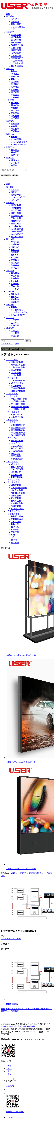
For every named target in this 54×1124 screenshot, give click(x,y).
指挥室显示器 (17, 477)
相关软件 (15, 529)
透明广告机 (16, 498)
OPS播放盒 (16, 522)
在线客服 (10, 1086)
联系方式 (15, 160)
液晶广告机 (16, 35)
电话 (9, 1068)
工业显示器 (16, 56)
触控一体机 (16, 42)
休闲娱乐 (15, 110)
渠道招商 (15, 131)
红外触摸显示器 (18, 425)
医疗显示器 (16, 472)
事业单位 (15, 105)
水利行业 (15, 97)
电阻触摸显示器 (18, 430)
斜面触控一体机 (18, 404)
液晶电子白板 (17, 45)
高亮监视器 (16, 456)
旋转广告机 (16, 506)
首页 (8, 14)
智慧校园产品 (17, 58)
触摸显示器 (16, 50)
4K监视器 (15, 443)
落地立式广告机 (18, 365)
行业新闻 (15, 152)
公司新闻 (15, 150)
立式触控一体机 (18, 401)
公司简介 (15, 19)
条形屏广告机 (17, 503)
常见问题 (15, 155)
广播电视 (15, 113)
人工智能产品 (17, 63)
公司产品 (10, 32)
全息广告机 (16, 501)
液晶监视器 (16, 53)
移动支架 (15, 527)
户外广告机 (16, 375)
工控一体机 (16, 48)
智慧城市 (15, 87)
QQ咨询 (15, 343)
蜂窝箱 (14, 540)
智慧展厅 (15, 82)
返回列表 (16, 939)
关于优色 (10, 16)
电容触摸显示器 (18, 427)
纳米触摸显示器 (18, 435)
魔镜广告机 (16, 495)
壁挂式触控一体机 (19, 399)
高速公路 (15, 76)
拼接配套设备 (17, 516)
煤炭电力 (15, 71)
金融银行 (15, 74)
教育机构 (15, 108)
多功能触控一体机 (19, 488)
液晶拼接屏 (16, 37)
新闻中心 (10, 147)
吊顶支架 (15, 532)
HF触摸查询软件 (18, 144)
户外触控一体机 (18, 409)
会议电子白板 (17, 417)
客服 (9, 1071)
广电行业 (15, 90)
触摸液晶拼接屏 (18, 391)
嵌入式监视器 (17, 446)
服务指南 (15, 129)
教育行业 (15, 95)
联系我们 (10, 157)
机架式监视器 (17, 448)
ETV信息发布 (17, 139)
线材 (13, 535)
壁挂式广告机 (17, 362)
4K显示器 (15, 464)
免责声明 (22, 1026)
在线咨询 (6, 939)
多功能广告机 (17, 490)
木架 (13, 537)
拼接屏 (14, 137)
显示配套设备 (17, 66)
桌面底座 (15, 543)
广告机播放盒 (17, 519)
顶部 (9, 1074)
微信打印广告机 (18, 493)
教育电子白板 (17, 414)
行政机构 (15, 103)
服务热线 (6, 343)
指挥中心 (15, 79)
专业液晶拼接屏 (18, 380)
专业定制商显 (17, 61)
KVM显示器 (16, 475)
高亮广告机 (16, 373)
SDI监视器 (15, 454)
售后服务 (15, 123)
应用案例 (10, 100)
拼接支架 (15, 524)
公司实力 (15, 29)
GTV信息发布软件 (19, 142)
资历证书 (15, 22)
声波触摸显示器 (18, 433)
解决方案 (10, 69)
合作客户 (15, 126)
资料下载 (10, 134)
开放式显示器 (17, 469)
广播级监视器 (17, 459)
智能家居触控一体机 (20, 407)
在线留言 (15, 165)
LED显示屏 (16, 40)
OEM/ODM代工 (18, 27)
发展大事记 (16, 24)
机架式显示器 (17, 467)
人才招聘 (15, 163)
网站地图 (31, 1026)
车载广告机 (16, 370)
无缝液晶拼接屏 (18, 388)
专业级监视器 (17, 441)
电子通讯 (15, 92)
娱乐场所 (15, 84)
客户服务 (10, 121)
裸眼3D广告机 (17, 509)
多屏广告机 (16, 485)
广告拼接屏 (16, 386)
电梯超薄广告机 (18, 367)
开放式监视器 (17, 451)
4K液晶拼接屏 (17, 383)
